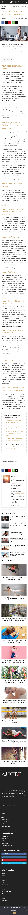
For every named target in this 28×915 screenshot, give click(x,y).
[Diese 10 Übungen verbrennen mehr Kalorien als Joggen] (14, 632)
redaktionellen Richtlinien (19, 493)
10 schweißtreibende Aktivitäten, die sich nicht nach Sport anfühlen (14, 661)
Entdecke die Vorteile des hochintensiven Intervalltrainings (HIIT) (18, 540)
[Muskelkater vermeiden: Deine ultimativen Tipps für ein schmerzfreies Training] (5, 533)
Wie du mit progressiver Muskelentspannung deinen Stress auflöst (13, 427)
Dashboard (4, 824)
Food (2, 882)
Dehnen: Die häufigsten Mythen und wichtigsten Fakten (14, 742)
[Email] (16, 22)
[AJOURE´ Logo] (14, 2)
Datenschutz (4, 843)
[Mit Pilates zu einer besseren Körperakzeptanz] (14, 590)
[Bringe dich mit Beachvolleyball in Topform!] (14, 713)
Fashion (3, 875)
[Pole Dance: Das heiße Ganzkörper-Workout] (14, 753)
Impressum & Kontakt (6, 845)
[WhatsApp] (13, 22)
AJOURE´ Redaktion (16, 477)
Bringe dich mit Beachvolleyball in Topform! (14, 722)
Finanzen (3, 878)
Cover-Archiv (4, 836)
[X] (6, 22)
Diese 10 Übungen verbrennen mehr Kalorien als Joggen (14, 641)
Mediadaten (4, 841)
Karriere (3, 889)
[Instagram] (13, 504)
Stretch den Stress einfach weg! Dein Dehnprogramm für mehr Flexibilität (14, 433)
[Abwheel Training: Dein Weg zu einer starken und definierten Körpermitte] (5, 555)
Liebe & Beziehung (6, 891)
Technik (3, 905)
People (3, 902)
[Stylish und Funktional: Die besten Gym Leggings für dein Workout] (5, 526)
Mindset (3, 898)
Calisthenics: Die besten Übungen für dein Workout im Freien (14, 681)
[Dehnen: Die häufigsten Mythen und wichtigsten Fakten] (14, 733)
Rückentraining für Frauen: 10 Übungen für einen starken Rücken (17, 518)
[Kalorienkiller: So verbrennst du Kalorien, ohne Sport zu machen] (14, 693)
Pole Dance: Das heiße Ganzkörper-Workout (14, 762)
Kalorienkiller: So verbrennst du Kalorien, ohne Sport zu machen (14, 701)
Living (2, 896)
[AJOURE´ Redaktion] (6, 490)
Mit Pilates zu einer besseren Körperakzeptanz (14, 599)
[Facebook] (2, 22)
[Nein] (26, 910)
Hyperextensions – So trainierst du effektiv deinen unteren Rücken (14, 440)
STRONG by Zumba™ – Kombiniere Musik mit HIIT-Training (14, 579)
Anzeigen (9, 59)
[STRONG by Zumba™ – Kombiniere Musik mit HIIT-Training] (14, 570)
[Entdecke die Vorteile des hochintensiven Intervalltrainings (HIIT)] (5, 540)
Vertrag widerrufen (5, 826)
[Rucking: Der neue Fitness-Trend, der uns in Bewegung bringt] (5, 547)
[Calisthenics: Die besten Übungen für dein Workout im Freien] (14, 672)
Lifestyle (3, 893)
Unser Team (4, 838)
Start (2, 6)
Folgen (23, 856)
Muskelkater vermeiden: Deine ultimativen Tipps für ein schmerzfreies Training (17, 532)
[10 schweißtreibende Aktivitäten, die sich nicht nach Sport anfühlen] (14, 652)
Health (3, 887)
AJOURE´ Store (5, 821)
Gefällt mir (22, 853)
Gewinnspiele (4, 884)
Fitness (5, 6)
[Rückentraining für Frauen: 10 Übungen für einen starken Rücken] (5, 518)
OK (14, 912)
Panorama (4, 900)
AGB (2, 817)
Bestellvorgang (5, 819)
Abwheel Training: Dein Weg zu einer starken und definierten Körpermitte (17, 554)
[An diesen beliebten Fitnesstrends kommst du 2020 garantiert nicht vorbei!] (14, 610)
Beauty (3, 873)
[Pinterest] (9, 22)
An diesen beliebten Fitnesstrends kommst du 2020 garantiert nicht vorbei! (14, 620)
